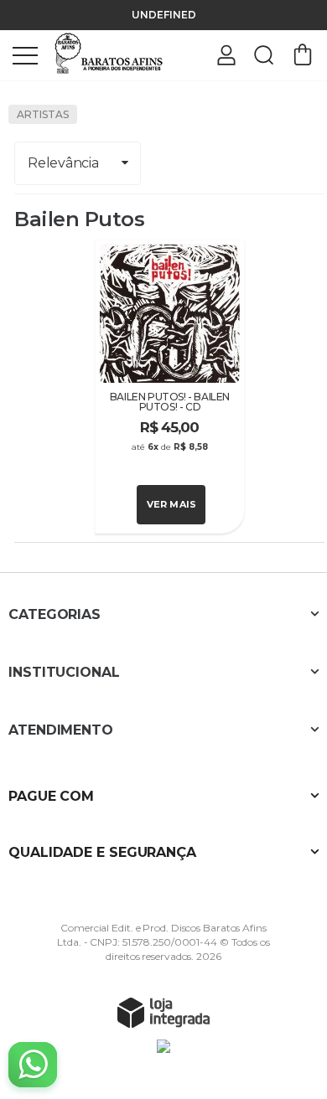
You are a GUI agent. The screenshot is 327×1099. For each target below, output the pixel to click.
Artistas (43, 114)
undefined (164, 14)
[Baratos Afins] (109, 54)
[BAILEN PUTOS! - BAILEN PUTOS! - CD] (170, 386)
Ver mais (172, 504)
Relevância (63, 163)
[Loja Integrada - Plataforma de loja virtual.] (163, 1012)
